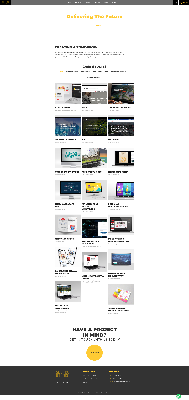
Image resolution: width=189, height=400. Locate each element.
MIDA (84, 107)
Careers (93, 376)
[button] (175, 2)
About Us (85, 376)
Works (84, 382)
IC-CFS (85, 140)
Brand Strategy (72, 71)
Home (91, 25)
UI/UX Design (103, 71)
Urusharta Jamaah (65, 140)
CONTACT (185, 2)
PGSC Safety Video (92, 172)
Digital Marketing (88, 71)
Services (85, 379)
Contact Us (94, 379)
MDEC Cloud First (64, 239)
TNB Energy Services (119, 107)
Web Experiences (93, 77)
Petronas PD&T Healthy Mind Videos (90, 206)
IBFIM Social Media (118, 172)
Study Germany (63, 107)
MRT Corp (113, 140)
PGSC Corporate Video (67, 172)
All (61, 71)
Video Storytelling (118, 71)
